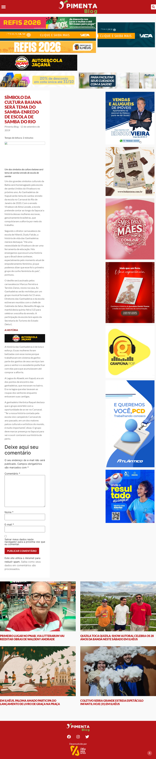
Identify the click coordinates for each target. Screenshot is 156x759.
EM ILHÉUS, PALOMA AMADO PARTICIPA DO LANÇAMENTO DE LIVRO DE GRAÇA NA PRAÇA (30, 702)
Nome (9, 512)
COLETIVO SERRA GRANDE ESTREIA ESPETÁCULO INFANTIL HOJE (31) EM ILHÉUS (111, 702)
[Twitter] (87, 736)
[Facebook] (69, 736)
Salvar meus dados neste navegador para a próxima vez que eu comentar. (25, 541)
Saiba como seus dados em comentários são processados (23, 565)
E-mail (9, 524)
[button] (3, 6)
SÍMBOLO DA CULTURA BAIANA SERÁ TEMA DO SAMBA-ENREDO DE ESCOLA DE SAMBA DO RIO (23, 109)
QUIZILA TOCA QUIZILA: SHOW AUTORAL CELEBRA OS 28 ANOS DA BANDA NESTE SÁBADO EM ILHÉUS (117, 637)
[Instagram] (78, 736)
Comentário (12, 473)
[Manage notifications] (149, 753)
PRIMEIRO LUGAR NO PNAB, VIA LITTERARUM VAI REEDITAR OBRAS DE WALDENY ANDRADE (32, 637)
